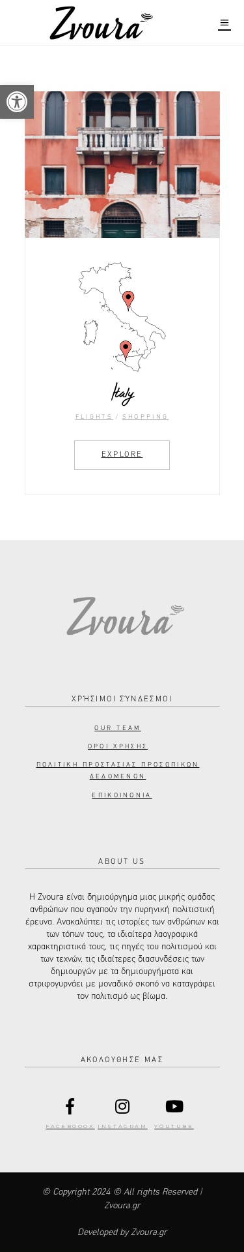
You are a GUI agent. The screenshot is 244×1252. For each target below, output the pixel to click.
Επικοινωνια (122, 795)
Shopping (145, 417)
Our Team (117, 728)
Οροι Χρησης (118, 746)
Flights (94, 417)
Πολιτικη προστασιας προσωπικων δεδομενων (118, 770)
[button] (17, 102)
